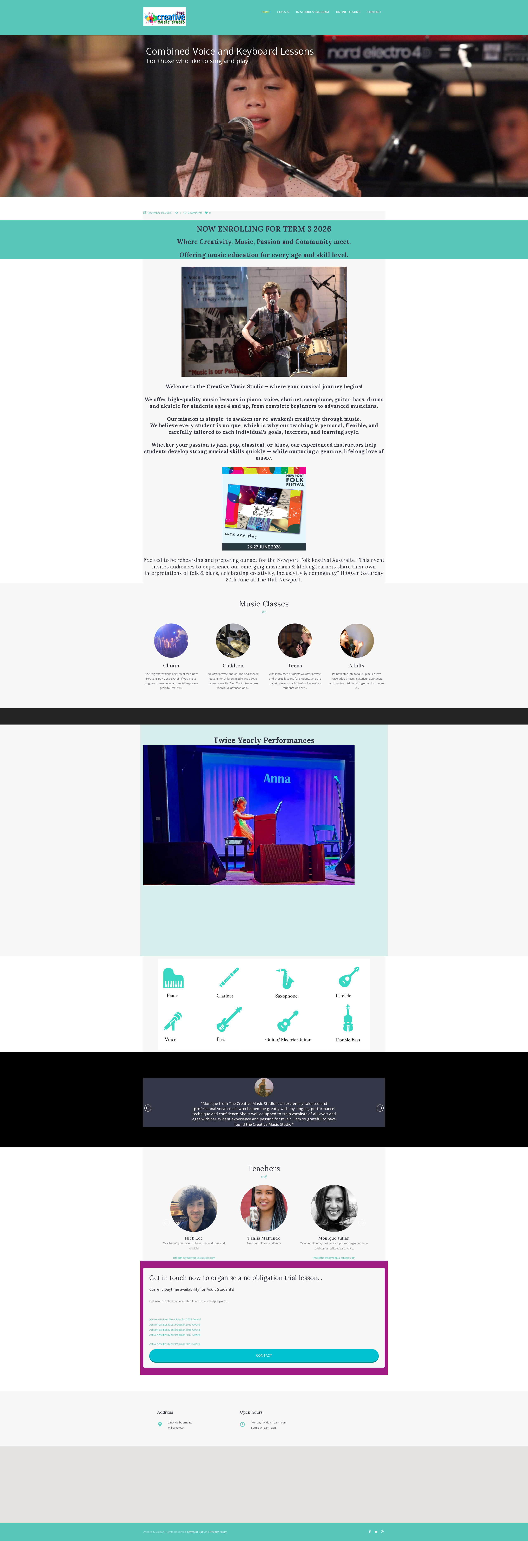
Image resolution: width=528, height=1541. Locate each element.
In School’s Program (312, 12)
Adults (356, 665)
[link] (315, 560)
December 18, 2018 (159, 213)
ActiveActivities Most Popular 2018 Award (174, 1330)
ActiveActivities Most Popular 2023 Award (174, 1344)
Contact (374, 12)
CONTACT (264, 1355)
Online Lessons (348, 12)
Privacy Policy (218, 1532)
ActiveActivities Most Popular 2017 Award (174, 1335)
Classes (283, 12)
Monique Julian (263, 1238)
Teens (295, 665)
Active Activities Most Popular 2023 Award (175, 1319)
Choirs (171, 665)
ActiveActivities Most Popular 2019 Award (174, 1324)
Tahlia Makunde (193, 1238)
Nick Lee (334, 1238)
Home (266, 12)
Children (233, 665)
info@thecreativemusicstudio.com (264, 1258)
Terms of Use (195, 1532)
